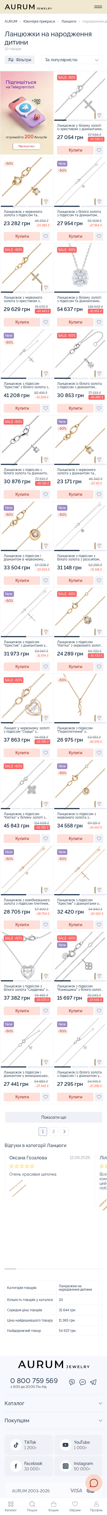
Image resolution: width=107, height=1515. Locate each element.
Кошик (54, 1510)
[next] (64, 1131)
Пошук (32, 1510)
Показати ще (53, 1117)
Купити (75, 150)
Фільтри (23, 60)
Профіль (96, 1510)
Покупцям (17, 1420)
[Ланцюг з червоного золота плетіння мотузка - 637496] (17, 1188)
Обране (75, 1510)
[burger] (98, 7)
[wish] (99, 150)
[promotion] (26, 153)
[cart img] (80, 96)
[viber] (72, 1383)
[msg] (93, 1483)
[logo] (28, 6)
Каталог (11, 1510)
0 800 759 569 (34, 1381)
